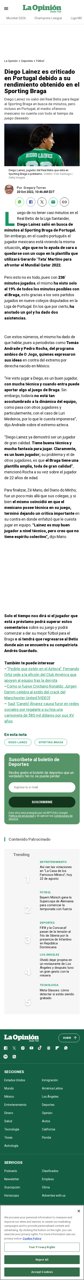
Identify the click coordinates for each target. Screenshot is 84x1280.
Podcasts (10, 1171)
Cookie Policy (32, 1238)
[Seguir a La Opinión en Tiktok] (40, 1048)
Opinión (47, 1113)
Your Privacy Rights (42, 1247)
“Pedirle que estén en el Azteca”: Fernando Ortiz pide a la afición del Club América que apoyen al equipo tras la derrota (41, 675)
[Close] (79, 1211)
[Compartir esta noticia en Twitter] (42, 202)
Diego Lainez (17, 742)
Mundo (9, 1088)
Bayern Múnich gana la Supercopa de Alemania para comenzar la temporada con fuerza (56, 903)
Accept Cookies (42, 1272)
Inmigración (50, 1080)
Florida (46, 1137)
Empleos (48, 1179)
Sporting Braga (51, 742)
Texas (8, 1137)
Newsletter (11, 1179)
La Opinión (11, 61)
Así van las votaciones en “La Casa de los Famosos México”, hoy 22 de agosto (56, 873)
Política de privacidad (21, 815)
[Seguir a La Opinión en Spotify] (5, 1056)
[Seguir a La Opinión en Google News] (48, 1048)
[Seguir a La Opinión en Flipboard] (57, 1048)
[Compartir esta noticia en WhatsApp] (19, 202)
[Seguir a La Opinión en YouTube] (31, 1048)
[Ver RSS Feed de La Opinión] (14, 1056)
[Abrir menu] (6, 8)
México (9, 1096)
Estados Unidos (14, 1080)
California (48, 1129)
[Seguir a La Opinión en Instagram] (23, 1048)
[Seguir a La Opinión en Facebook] (5, 1048)
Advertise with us (53, 1195)
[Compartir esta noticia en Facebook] (30, 202)
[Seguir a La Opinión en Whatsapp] (66, 1048)
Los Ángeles (49, 954)
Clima (46, 1187)
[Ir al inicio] (21, 1038)
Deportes (27, 61)
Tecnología (49, 985)
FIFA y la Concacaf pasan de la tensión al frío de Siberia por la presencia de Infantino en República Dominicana (56, 937)
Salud (8, 1121)
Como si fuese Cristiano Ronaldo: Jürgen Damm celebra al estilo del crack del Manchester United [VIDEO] (40, 692)
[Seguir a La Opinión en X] (14, 1048)
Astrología (11, 1145)
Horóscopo (11, 1195)
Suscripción (12, 1187)
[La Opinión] (42, 8)
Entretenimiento (53, 862)
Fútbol (40, 61)
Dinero (8, 1113)
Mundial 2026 (16, 18)
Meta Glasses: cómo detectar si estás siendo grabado (57, 994)
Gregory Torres (34, 187)
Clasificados (50, 1171)
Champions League (48, 18)
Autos (46, 1121)
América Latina (52, 1088)
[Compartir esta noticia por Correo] (53, 202)
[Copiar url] (64, 202)
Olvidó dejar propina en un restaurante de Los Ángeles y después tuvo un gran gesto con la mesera (57, 967)
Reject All (42, 1259)
